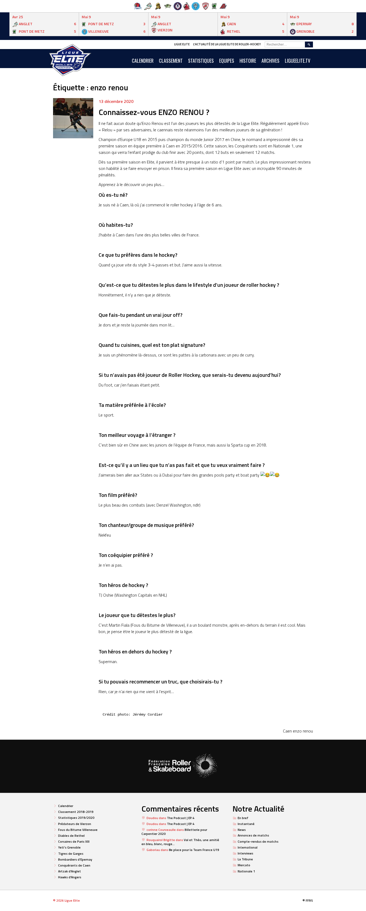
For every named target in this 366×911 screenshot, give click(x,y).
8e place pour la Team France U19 (194, 849)
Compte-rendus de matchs (258, 841)
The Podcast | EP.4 (180, 817)
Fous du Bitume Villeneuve (78, 829)
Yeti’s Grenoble (69, 847)
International (247, 847)
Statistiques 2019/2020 (76, 817)
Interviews (245, 853)
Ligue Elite (182, 44)
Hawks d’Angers (69, 877)
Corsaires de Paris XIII (73, 841)
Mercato (244, 865)
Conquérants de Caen (74, 865)
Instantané (246, 823)
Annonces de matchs (253, 835)
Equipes (226, 60)
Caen (287, 731)
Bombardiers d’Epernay (75, 859)
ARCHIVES (270, 60)
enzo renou (303, 731)
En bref (243, 817)
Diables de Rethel (71, 835)
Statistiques (201, 60)
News (242, 829)
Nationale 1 (246, 871)
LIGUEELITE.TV (297, 60)
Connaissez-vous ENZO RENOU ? (154, 112)
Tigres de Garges (70, 853)
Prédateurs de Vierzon (74, 823)
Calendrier (65, 805)
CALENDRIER (143, 60)
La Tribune (245, 859)
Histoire (248, 60)
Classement (171, 60)
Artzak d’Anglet (69, 871)
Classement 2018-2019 (76, 811)
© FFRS (307, 900)
